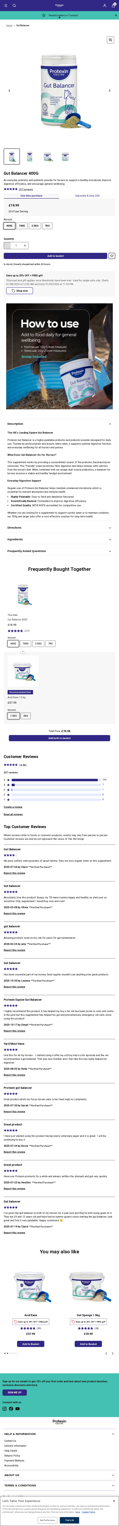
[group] (59, 90)
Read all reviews (13, 814)
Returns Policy (12, 1455)
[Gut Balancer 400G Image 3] (48, 157)
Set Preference (47, 1520)
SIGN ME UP (15, 1392)
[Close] (114, 1501)
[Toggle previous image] (9, 91)
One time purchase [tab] (31, 195)
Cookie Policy (88, 1512)
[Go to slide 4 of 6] (12, 1353)
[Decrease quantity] (7, 245)
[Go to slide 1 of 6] (5, 1353)
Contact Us (10, 1440)
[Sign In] (105, 5)
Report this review (14, 873)
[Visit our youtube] (17, 1409)
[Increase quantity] (25, 245)
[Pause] (115, 15)
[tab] (87, 196)
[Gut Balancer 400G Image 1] (12, 157)
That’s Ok (69, 1520)
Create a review (13, 807)
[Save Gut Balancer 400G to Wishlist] (112, 256)
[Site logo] (59, 5)
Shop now (22, 290)
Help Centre (10, 1450)
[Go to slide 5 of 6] (14, 1353)
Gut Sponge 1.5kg (88, 1315)
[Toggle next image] (110, 91)
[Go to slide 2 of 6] (7, 1353)
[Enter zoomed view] (110, 39)
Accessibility (11, 1465)
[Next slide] (112, 1353)
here (77, 1512)
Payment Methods (14, 1460)
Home (9, 25)
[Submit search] (14, 5)
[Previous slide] (106, 1353)
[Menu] (5, 5)
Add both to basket (59, 738)
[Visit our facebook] (11, 1409)
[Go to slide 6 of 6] (17, 1353)
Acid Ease (30, 1315)
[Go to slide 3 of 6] (10, 1353)
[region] (59, 1511)
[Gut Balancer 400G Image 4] (66, 157)
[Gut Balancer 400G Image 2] (30, 157)
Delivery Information (15, 1445)
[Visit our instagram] (4, 1409)
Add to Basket (30, 1344)
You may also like (59, 1252)
